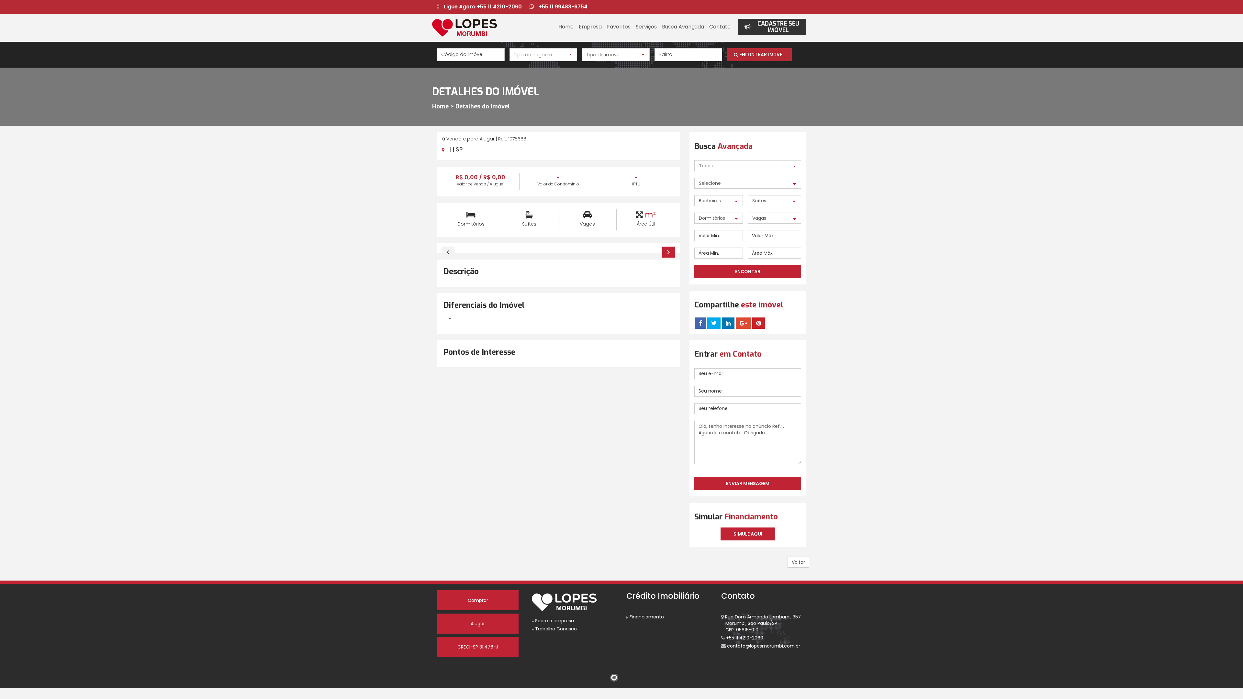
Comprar (478, 600)
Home (566, 26)
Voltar (798, 562)
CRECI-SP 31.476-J (477, 647)
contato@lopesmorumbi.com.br (763, 646)
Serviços (646, 26)
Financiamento (646, 617)
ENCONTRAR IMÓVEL (761, 55)
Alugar (478, 623)
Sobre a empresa (554, 620)
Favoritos (619, 26)
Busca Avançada (683, 26)
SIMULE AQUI (747, 534)
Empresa (590, 26)
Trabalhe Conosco (555, 629)
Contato (720, 26)
